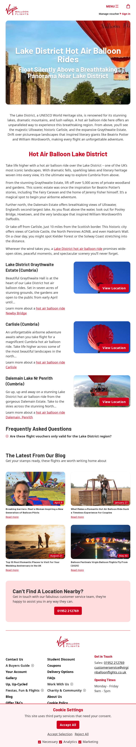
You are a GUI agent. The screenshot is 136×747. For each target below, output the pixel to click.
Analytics (70, 742)
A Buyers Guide (18, 665)
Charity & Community (64, 690)
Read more (12, 517)
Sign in (126, 13)
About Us (54, 696)
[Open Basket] (128, 6)
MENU (110, 6)
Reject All (82, 734)
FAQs (51, 678)
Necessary (50, 742)
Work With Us (58, 684)
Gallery (11, 678)
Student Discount (61, 659)
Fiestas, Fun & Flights (22, 690)
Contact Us (14, 659)
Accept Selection (59, 734)
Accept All (68, 725)
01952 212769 (68, 611)
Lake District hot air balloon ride (78, 249)
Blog (9, 696)
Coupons (54, 665)
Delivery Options (60, 672)
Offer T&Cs (14, 703)
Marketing (90, 742)
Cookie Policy (57, 703)
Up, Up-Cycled (16, 684)
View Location (114, 288)
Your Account (16, 672)
